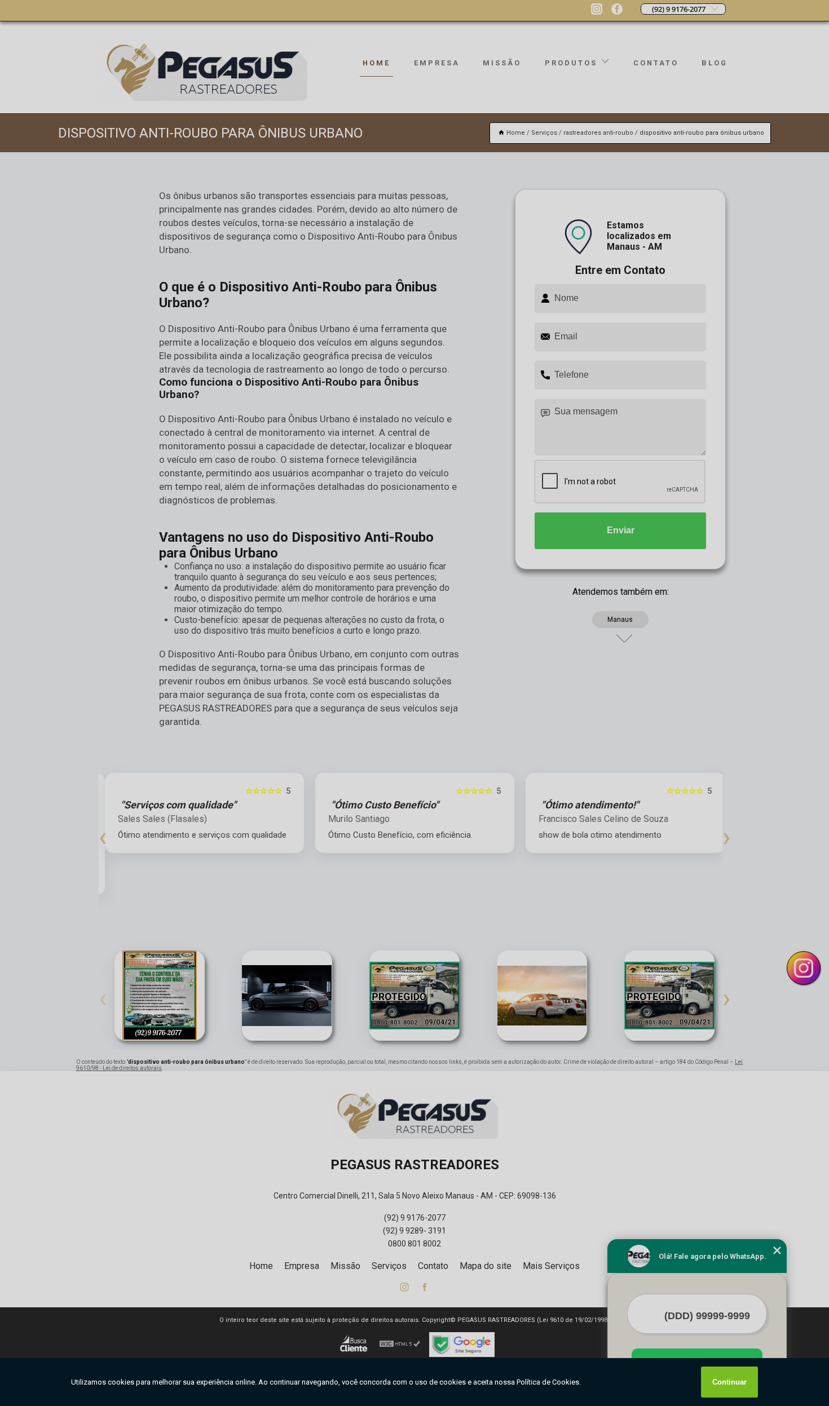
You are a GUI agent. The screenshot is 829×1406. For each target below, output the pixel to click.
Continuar (729, 1382)
